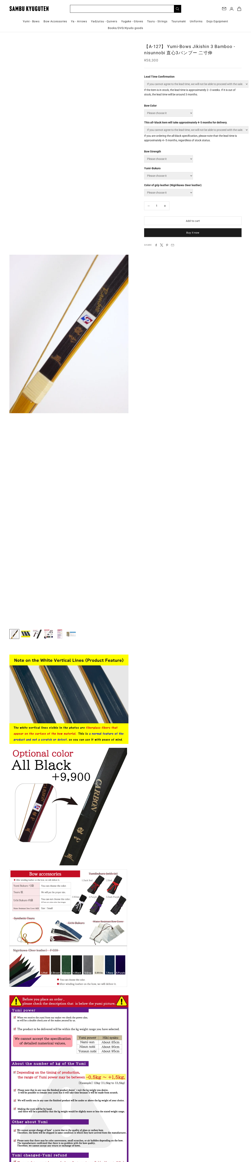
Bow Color (150, 105)
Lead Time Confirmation (159, 76)
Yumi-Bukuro (152, 168)
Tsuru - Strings (157, 21)
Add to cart (193, 220)
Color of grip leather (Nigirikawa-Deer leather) (173, 185)
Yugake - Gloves (132, 21)
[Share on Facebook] (156, 245)
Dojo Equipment (217, 21)
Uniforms (196, 21)
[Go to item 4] (48, 634)
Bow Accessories (55, 21)
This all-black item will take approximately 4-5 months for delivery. (185, 122)
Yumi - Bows (31, 21)
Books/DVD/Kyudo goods (125, 28)
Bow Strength (152, 151)
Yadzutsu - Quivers (104, 21)
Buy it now (192, 232)
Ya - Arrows (79, 21)
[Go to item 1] (14, 634)
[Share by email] (172, 245)
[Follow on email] (224, 8)
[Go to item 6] (71, 634)
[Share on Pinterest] (167, 245)
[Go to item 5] (60, 634)
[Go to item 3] (37, 634)
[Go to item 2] (26, 634)
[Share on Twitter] (161, 245)
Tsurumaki (178, 21)
